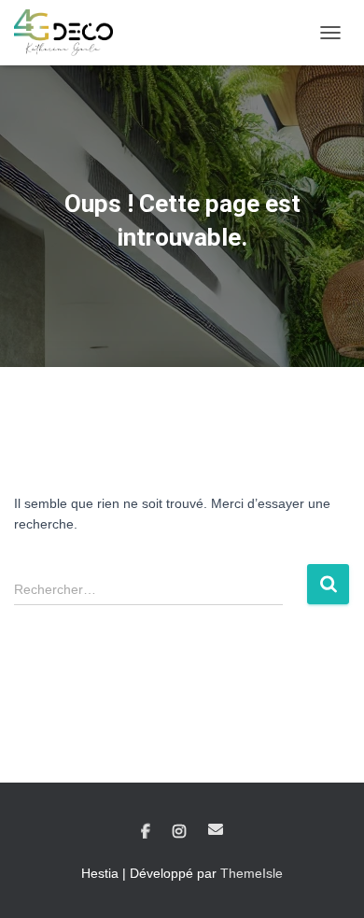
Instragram (179, 832)
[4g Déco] (70, 32)
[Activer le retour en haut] (327, 880)
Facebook (146, 832)
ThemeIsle (251, 873)
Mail (215, 829)
